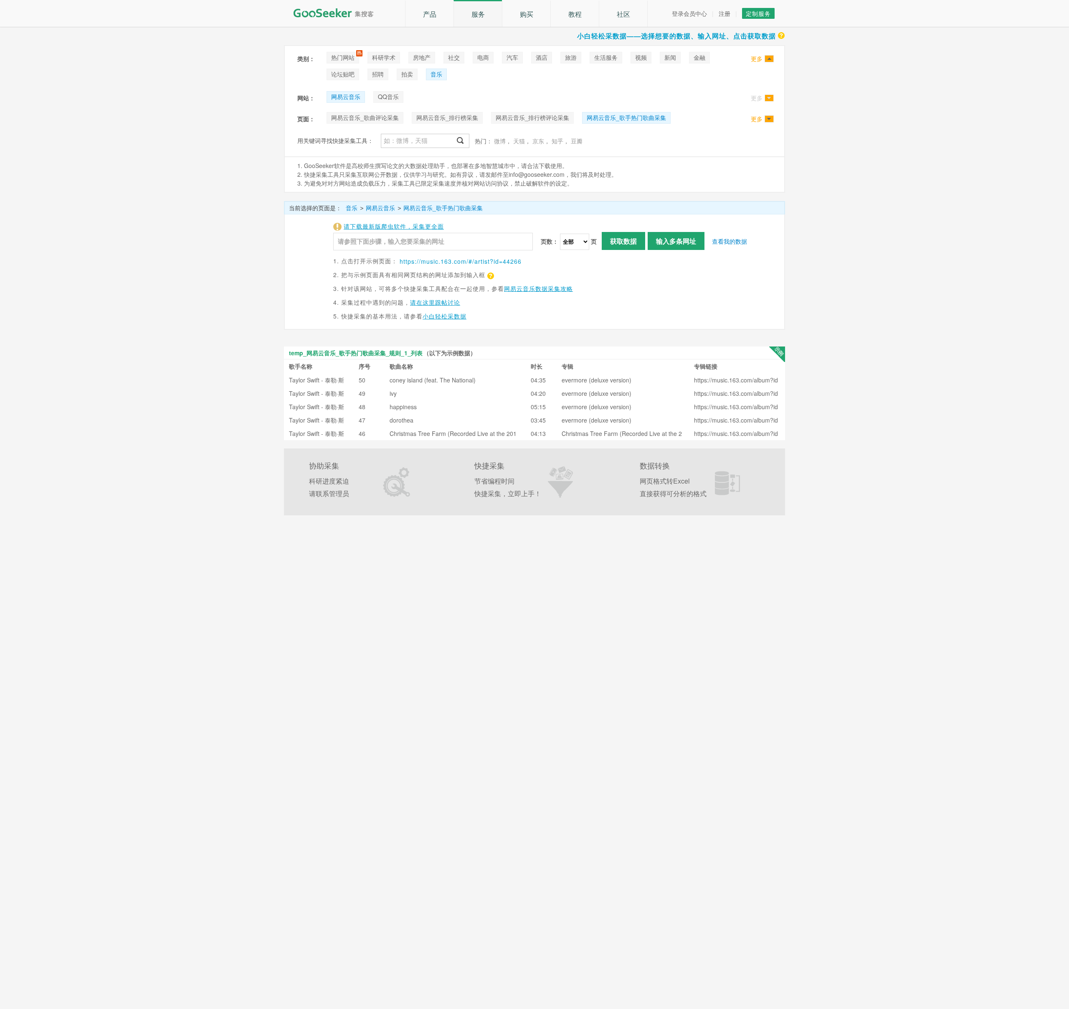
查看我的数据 (729, 241)
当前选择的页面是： (315, 208)
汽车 (512, 57)
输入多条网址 (676, 241)
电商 (483, 57)
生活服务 (606, 57)
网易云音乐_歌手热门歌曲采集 (626, 117)
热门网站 (343, 57)
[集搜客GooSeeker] (338, 13)
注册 (724, 13)
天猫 (519, 141)
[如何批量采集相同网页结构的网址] (489, 274)
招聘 (378, 74)
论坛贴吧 (343, 74)
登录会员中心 (689, 13)
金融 (699, 57)
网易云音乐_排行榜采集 (447, 117)
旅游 (571, 57)
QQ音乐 (388, 96)
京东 (538, 141)
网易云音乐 (345, 96)
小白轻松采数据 (444, 316)
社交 (454, 57)
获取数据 (623, 241)
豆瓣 (577, 141)
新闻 (670, 57)
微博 (500, 141)
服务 (478, 14)
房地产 (422, 57)
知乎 (557, 141)
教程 (575, 14)
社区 (623, 14)
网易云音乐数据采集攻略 (538, 288)
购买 (526, 14)
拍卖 (407, 74)
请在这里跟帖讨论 (435, 302)
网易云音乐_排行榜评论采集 (532, 117)
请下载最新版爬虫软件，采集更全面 (394, 226)
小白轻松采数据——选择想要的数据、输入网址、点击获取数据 (676, 36)
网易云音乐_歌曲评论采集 (365, 117)
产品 (429, 14)
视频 (641, 57)
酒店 (541, 57)
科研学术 (383, 57)
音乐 (436, 74)
